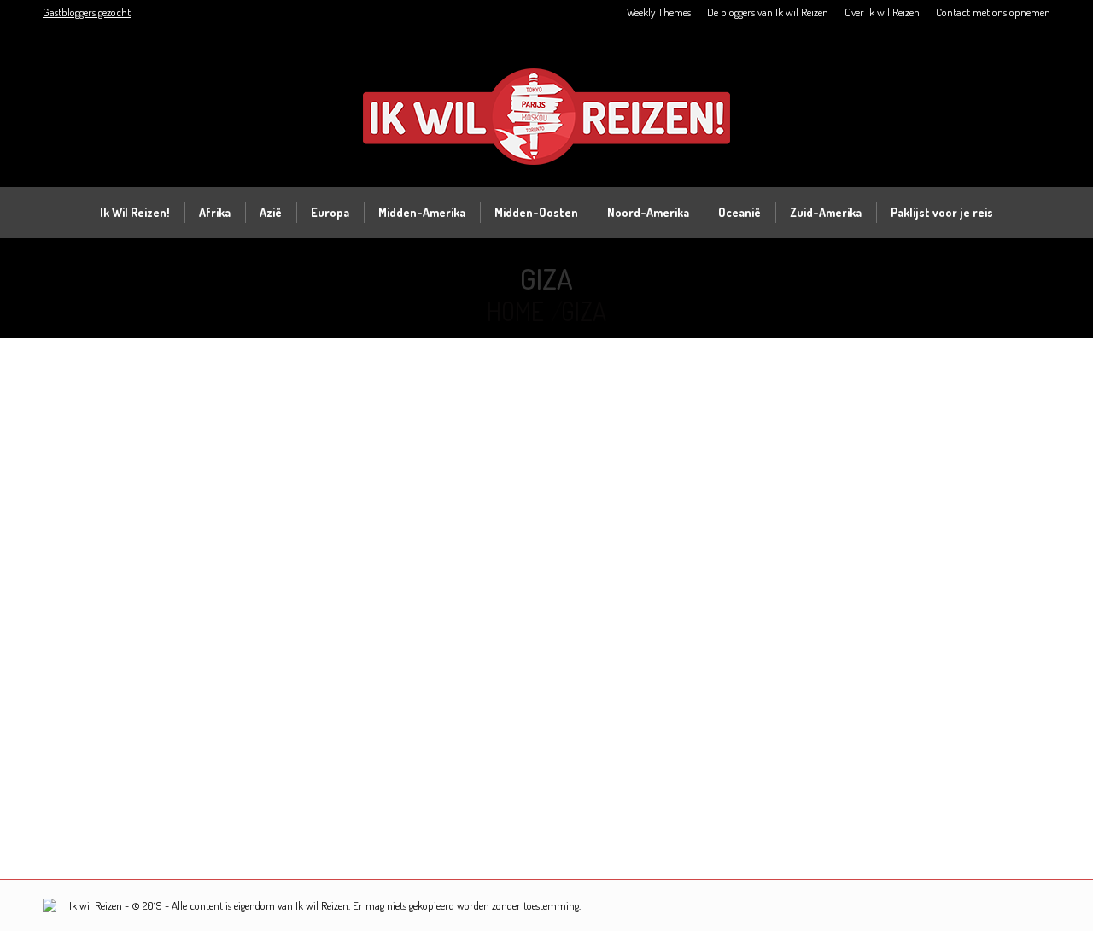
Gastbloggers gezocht (87, 12)
